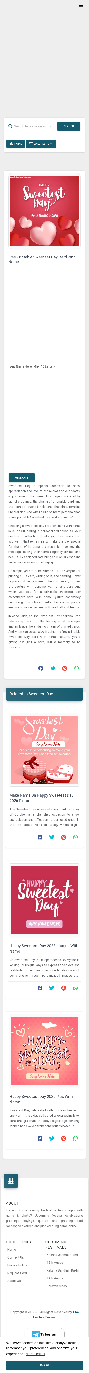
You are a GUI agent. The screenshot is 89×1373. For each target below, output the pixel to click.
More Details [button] (35, 1354)
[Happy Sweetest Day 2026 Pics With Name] (44, 1051)
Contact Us (15, 1257)
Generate (21, 477)
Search (69, 126)
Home (18, 143)
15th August (55, 1263)
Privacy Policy (17, 1265)
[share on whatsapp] (76, 669)
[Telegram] (44, 1334)
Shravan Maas (57, 1286)
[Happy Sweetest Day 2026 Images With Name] (44, 900)
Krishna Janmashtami (62, 1255)
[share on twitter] (53, 669)
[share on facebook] (41, 669)
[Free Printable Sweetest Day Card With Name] (44, 211)
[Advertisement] (44, 56)
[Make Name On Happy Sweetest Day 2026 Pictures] (44, 749)
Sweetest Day (43, 143)
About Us (14, 1281)
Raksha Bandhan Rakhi (63, 1270)
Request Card (17, 1273)
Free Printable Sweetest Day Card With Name (42, 259)
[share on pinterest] (64, 669)
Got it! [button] (44, 1365)
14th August (55, 1278)
